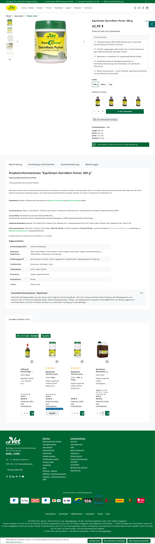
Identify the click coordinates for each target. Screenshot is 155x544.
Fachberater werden (51, 459)
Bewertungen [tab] (91, 164)
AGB (72, 447)
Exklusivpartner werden (52, 441)
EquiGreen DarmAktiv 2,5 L (102, 370)
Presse (100, 514)
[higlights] (152, 24)
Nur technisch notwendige (114, 541)
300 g (95, 84)
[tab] (15, 164)
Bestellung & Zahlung (78, 468)
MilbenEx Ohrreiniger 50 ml (27, 370)
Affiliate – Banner (50, 471)
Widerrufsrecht (76, 456)
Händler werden (49, 456)
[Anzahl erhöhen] (103, 111)
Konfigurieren (94, 541)
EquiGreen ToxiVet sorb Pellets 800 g (76, 373)
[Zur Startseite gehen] (11, 8)
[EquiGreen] (147, 21)
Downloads (47, 453)
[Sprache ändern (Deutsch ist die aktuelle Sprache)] (147, 1)
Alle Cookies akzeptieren (139, 541)
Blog (44, 468)
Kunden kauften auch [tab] (19, 319)
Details (52, 413)
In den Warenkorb (125, 111)
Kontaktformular (26, 464)
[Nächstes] (84, 42)
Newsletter (47, 465)
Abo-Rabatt (47, 447)
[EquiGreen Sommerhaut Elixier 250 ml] (125, 101)
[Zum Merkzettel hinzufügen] (32, 362)
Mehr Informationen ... (14, 542)
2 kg (110, 84)
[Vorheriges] (17, 42)
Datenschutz (75, 470)
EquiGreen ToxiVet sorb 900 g (51, 373)
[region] (47, 42)
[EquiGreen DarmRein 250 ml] (98, 101)
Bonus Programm (77, 450)
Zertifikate (74, 465)
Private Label (48, 462)
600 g (103, 84)
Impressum (74, 453)
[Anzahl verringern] (94, 111)
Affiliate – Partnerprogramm (54, 474)
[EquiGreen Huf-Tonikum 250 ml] (138, 101)
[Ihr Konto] (143, 8)
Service (46, 438)
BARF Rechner (76, 514)
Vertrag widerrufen (15, 470)
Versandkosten (76, 444)
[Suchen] (135, 8)
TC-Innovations (104, 531)
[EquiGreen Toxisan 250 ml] (111, 101)
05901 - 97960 (13, 453)
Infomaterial (50, 514)
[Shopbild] (51, 42)
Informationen (78, 438)
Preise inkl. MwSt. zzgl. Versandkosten (106, 31)
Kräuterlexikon (49, 450)
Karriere (73, 441)
